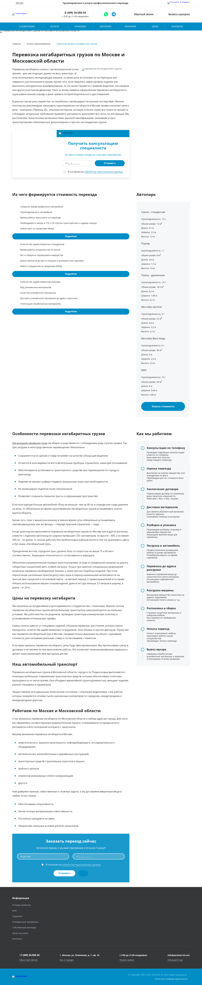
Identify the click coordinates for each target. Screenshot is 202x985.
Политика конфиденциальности (171, 978)
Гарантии (17, 916)
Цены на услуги (20, 933)
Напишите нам (175, 959)
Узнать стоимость (163, 406)
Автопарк (105, 26)
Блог (14, 910)
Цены (155, 26)
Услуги (54, 26)
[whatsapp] (106, 14)
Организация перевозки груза (29, 443)
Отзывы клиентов (21, 905)
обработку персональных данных (103, 171)
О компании (26, 26)
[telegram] (113, 14)
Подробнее (71, 236)
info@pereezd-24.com (179, 955)
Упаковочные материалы (25, 921)
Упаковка (80, 26)
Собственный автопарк (24, 927)
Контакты (177, 26)
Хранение (130, 26)
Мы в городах (67, 959)
